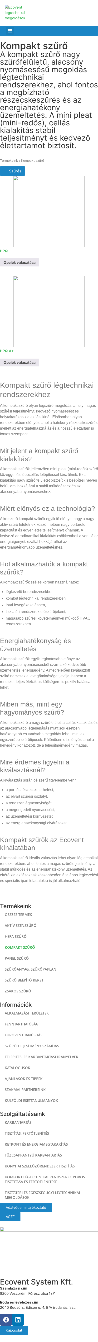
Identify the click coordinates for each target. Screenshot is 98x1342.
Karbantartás (18, 1122)
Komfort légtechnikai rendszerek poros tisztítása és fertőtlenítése (45, 1179)
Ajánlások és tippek (24, 1078)
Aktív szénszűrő (20, 925)
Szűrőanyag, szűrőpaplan (30, 969)
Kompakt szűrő (20, 947)
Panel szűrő (17, 958)
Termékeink (9, 160)
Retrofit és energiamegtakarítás (36, 1144)
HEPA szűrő (16, 936)
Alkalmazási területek (27, 1013)
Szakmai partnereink (25, 1089)
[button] (10, 31)
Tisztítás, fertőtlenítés (27, 1133)
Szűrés (14, 171)
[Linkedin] (18, 1320)
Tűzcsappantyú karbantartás (33, 1155)
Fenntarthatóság (22, 1024)
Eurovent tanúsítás (23, 1035)
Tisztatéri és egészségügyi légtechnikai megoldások (42, 1195)
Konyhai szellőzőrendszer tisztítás (40, 1166)
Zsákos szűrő (18, 991)
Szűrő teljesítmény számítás (32, 1045)
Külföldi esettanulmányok (31, 1100)
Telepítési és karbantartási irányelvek (41, 1056)
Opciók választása (20, 262)
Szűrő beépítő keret (24, 980)
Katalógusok (17, 1067)
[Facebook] (6, 1320)
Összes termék (18, 914)
